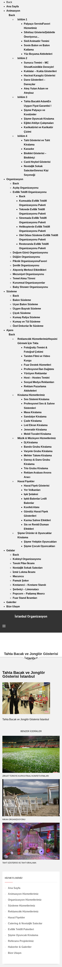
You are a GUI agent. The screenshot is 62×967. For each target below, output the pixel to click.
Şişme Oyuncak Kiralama (23, 935)
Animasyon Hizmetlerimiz (23, 894)
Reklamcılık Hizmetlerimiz (23, 911)
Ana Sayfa (14, 888)
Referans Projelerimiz (21, 941)
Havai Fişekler (16, 917)
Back (9, 2)
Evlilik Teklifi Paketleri (21, 929)
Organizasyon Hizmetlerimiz (24, 899)
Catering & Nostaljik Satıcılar (25, 923)
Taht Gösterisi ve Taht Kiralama (19, 863)
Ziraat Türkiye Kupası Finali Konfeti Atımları (25, 776)
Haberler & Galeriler (19, 947)
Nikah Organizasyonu (13, 819)
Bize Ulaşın (14, 953)
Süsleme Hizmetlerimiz (21, 905)
